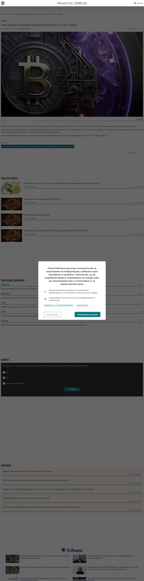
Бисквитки (82, 305)
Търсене (140, 3)
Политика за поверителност (59, 305)
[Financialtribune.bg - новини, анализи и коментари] (72, 3)
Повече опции (52, 314)
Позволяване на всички (87, 314)
